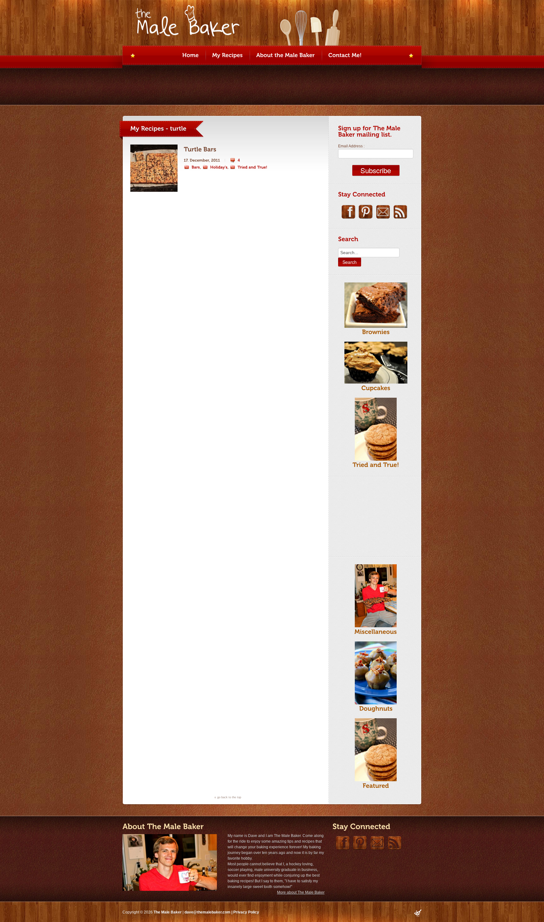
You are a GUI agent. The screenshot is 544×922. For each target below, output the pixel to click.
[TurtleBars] (200, 149)
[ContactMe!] (345, 55)
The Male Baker (168, 912)
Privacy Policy (246, 912)
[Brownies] (376, 332)
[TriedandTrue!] (249, 167)
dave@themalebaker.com (207, 912)
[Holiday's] (215, 167)
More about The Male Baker (301, 892)
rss (400, 211)
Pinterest (365, 211)
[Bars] (192, 167)
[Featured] (376, 785)
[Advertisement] (369, 515)
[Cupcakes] (375, 387)
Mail (383, 211)
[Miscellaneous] (375, 631)
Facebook (348, 211)
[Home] (190, 55)
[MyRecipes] (227, 55)
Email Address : (351, 146)
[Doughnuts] (376, 708)
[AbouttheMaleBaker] (285, 55)
